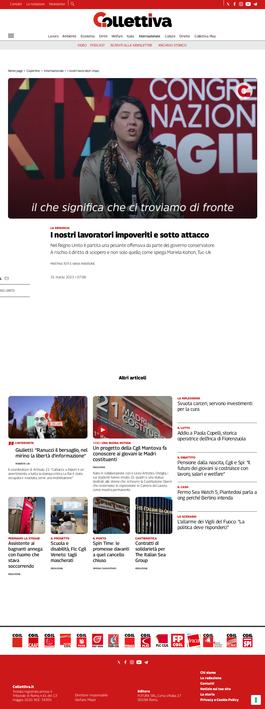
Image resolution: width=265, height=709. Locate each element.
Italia (130, 36)
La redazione (35, 4)
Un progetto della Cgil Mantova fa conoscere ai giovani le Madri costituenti (130, 453)
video (82, 45)
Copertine (33, 71)
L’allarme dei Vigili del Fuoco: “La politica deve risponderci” (211, 524)
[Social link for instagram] (241, 4)
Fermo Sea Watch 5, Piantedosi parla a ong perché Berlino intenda (217, 495)
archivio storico (172, 45)
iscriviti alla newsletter (131, 45)
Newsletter (57, 4)
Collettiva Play (205, 36)
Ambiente (69, 36)
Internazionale (149, 36)
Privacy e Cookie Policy (219, 700)
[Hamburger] (11, 36)
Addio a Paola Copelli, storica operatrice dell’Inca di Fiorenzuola (212, 435)
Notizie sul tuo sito (215, 689)
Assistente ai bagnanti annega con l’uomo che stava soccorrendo (25, 554)
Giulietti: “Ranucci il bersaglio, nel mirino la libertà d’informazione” (51, 452)
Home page (15, 71)
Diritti (103, 36)
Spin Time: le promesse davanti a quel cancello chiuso (111, 551)
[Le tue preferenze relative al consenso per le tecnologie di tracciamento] (256, 700)
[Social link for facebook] (235, 4)
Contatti (16, 4)
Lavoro (53, 36)
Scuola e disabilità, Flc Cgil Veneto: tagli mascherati (68, 551)
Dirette (184, 36)
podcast (97, 45)
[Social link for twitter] (228, 4)
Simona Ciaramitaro (104, 568)
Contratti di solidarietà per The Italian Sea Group (150, 551)
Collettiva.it (23, 686)
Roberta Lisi (23, 463)
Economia (88, 36)
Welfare (117, 36)
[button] (7, 278)
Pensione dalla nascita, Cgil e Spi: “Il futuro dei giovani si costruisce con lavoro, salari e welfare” (214, 468)
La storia (207, 694)
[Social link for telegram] (255, 4)
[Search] (73, 4)
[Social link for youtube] (248, 4)
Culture (170, 36)
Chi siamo (208, 672)
